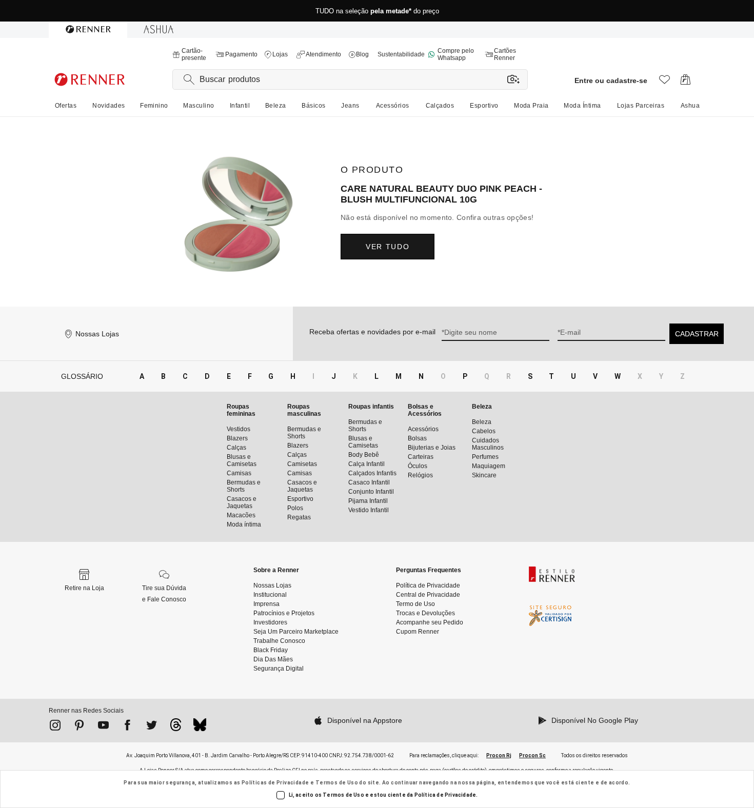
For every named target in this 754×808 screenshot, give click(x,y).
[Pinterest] (79, 727)
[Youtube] (103, 727)
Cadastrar (697, 334)
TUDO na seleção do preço (377, 11)
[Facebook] (127, 727)
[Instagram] (55, 727)
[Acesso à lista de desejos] (664, 82)
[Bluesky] (199, 727)
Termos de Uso (336, 782)
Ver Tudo (387, 247)
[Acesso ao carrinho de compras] (685, 82)
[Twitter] (151, 727)
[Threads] (175, 727)
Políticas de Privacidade (275, 782)
